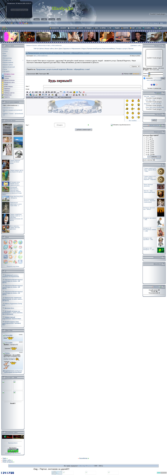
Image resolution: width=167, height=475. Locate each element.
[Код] (49, 95)
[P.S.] (27, 95)
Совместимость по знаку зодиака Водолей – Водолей (150, 178)
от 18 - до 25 (150, 143)
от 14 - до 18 (150, 141)
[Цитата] (52, 95)
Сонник (6, 78)
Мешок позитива (9, 80)
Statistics (156, 287)
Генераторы (8, 95)
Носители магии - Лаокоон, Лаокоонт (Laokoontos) (149, 200)
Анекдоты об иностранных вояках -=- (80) (149, 229)
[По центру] (43, 92)
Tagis (4, 458)
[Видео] (73, 95)
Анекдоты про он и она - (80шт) (149, 208)
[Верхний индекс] (60, 92)
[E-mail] (33, 95)
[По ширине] (48, 92)
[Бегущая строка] (35, 92)
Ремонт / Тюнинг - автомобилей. (13, 113)
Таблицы (7, 90)
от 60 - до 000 (150, 154)
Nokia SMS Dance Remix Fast (152, 107)
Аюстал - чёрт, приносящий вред (149, 191)
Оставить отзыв (9, 74)
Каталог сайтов (37, 45)
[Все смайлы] (74, 92)
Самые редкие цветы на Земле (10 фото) (16, 171)
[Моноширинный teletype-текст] (66, 95)
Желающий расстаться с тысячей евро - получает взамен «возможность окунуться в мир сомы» (12, 190)
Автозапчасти (7, 107)
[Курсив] (30, 92)
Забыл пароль (150, 80)
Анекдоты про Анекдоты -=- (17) (148, 248)
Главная (28, 45)
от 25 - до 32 (150, 145)
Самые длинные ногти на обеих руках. (15, 162)
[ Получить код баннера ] (13, 453)
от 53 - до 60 (150, 152)
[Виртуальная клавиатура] (77, 92)
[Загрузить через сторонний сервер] (40, 95)
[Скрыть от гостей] (70, 92)
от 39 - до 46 (150, 148)
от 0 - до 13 (149, 139)
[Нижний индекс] (58, 92)
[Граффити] (83, 95)
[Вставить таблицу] (64, 92)
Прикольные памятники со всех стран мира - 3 (16, 204)
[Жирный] (27, 92)
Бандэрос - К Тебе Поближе (152, 103)
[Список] (68, 92)
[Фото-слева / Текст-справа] (43, 95)
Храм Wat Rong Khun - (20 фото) (16, 197)
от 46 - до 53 (150, 150)
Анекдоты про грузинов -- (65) (148, 238)
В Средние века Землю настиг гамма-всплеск (15, 183)
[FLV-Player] (76, 95)
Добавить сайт (135, 45)
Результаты (146, 158)
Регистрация (158, 80)
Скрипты (7, 97)
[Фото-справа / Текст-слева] (46, 95)
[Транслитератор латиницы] (79, 92)
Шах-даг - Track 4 (151, 96)
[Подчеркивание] (32, 92)
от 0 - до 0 (149, 137)
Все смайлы (133, 120)
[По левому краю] (40, 92)
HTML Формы (8, 86)
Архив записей (154, 125)
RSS (161, 23)
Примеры (7, 88)
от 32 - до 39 (150, 147)
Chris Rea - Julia (148, 100)
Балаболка (83, 458)
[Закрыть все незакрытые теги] (83, 92)
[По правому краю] (46, 92)
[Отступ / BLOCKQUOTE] (54, 92)
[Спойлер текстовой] (59, 95)
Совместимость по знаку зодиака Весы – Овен (150, 170)
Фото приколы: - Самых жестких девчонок (15, 227)
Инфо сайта (7, 460)
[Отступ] (51, 92)
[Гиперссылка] (30, 95)
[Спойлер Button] (63, 95)
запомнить (149, 78)
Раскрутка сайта (9, 82)
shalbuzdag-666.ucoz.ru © (86, 466)
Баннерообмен (12, 443)
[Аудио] (79, 95)
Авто (44, 45)
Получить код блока (13, 266)
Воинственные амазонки (148, 185)
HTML (6, 84)
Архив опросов (156, 158)
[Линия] (70, 95)
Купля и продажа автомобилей (12, 110)
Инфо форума (8, 462)
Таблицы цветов (9, 93)
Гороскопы (7, 76)
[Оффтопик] (56, 95)
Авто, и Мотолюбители (10, 105)
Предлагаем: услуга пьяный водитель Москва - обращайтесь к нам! (58, 53)
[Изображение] (36, 95)
